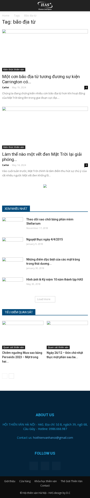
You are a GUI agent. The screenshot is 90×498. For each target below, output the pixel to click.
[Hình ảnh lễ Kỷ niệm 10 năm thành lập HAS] (12, 284)
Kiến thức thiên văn (13, 69)
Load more (43, 299)
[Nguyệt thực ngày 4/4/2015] (12, 244)
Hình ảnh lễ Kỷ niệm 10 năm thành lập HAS (54, 279)
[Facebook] (34, 466)
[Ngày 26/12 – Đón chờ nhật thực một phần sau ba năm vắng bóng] (67, 335)
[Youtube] (56, 466)
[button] (84, 5)
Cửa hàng (25, 481)
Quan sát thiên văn (13, 347)
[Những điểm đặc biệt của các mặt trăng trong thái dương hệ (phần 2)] (12, 264)
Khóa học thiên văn (46, 481)
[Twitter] (45, 466)
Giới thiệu (9, 481)
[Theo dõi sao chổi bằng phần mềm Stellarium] (12, 224)
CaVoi (5, 87)
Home (5, 15)
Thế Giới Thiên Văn (71, 481)
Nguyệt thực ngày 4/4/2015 (44, 239)
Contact (45, 485)
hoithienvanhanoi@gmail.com (53, 438)
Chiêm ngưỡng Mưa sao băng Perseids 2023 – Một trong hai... (22, 357)
